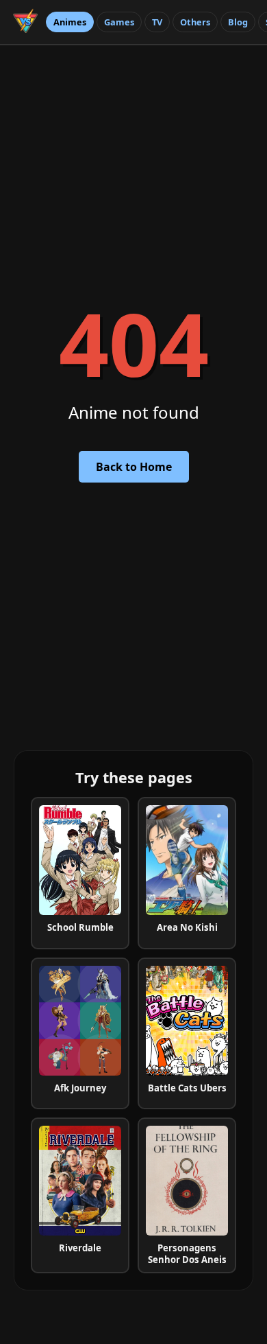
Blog (238, 22)
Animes (69, 22)
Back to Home (134, 466)
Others (195, 22)
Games (119, 22)
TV (157, 22)
